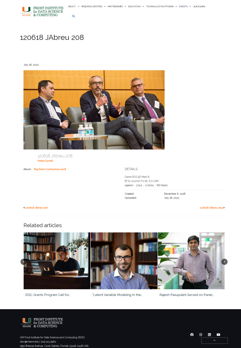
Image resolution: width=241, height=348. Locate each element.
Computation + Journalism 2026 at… (185, 295)
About (72, 6)
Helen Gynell (45, 160)
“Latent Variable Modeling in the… (50, 295)
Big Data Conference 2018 (50, 169)
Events (183, 6)
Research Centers (91, 6)
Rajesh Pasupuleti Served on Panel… (119, 295)
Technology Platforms (159, 6)
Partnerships (115, 6)
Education (134, 6)
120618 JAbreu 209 (211, 207)
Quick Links (199, 6)
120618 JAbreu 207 (36, 207)
